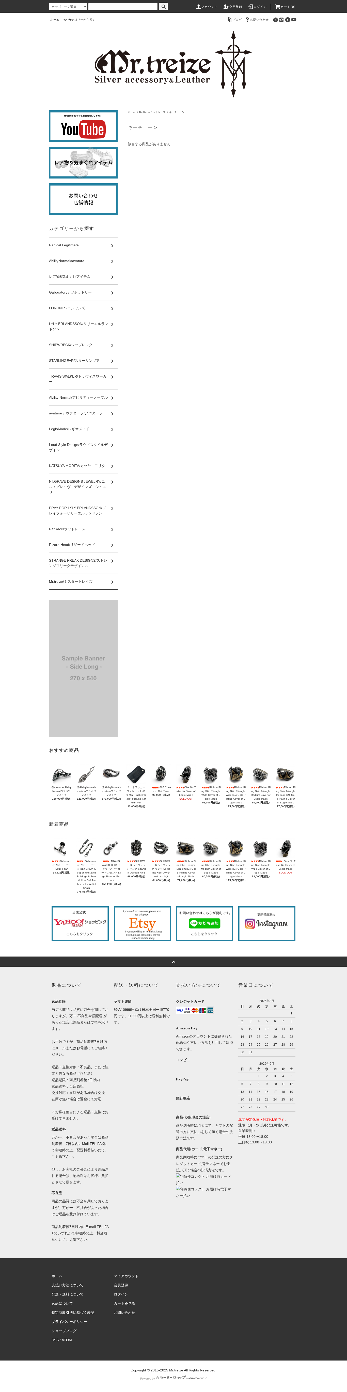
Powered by (147, 1378)
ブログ (237, 20)
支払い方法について (68, 1285)
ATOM (67, 1340)
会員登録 (236, 7)
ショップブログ (64, 1331)
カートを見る (124, 1303)
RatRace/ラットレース (152, 112)
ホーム (54, 19)
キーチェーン (176, 112)
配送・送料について (68, 1294)
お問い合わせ (259, 20)
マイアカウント (126, 1276)
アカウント (209, 7)
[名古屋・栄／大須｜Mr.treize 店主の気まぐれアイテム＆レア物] (83, 163)
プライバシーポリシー (69, 1322)
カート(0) (288, 7)
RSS (55, 1340)
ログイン (260, 7)
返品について (62, 1303)
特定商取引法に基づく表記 (73, 1312)
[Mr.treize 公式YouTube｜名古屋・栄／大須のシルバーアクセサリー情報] (83, 126)
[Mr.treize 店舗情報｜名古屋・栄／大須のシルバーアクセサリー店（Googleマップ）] (83, 199)
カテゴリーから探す (82, 20)
